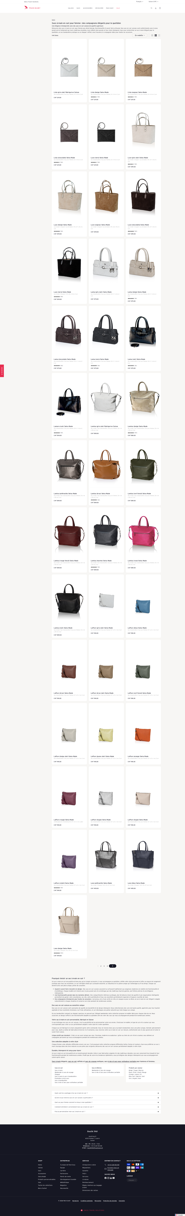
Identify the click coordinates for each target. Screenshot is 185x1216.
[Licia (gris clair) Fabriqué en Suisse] (69, 69)
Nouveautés (64, 1188)
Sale (39, 1182)
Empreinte (122, 1201)
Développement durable (68, 1179)
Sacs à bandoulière (61, 1080)
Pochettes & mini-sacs (62, 1078)
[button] (180, 1215)
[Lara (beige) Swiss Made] (69, 926)
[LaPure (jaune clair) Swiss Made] (106, 733)
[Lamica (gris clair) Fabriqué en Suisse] (106, 404)
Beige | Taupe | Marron (136, 1070)
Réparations (86, 1168)
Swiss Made (42, 1176)
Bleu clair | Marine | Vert (137, 1076)
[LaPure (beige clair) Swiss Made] (69, 733)
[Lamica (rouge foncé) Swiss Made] (69, 539)
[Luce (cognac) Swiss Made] (106, 203)
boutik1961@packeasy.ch (95, 1148)
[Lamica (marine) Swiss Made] (106, 540)
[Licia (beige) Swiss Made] (106, 70)
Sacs (78, 8)
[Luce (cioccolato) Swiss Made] (143, 204)
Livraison (85, 1179)
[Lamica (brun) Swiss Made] (106, 472)
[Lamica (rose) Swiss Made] (143, 539)
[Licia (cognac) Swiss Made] (143, 70)
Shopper (57, 1074)
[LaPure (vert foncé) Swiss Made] (143, 670)
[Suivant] (112, 966)
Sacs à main (56, 1061)
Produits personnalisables (46, 1179)
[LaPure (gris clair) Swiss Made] (106, 605)
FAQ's (84, 1173)
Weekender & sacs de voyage (64, 1072)
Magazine (63, 1185)
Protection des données (110, 1201)
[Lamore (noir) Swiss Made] (69, 405)
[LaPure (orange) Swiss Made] (143, 733)
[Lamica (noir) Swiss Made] (69, 606)
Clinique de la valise (89, 1165)
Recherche (75, 1201)
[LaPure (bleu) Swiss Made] (143, 605)
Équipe (62, 1168)
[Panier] (160, 8)
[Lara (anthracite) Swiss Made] (106, 860)
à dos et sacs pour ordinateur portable (122, 1061)
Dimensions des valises (90, 1190)
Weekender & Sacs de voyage (101, 1070)
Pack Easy (109, 8)
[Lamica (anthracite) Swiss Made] (69, 471)
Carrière (63, 1171)
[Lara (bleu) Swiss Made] (143, 860)
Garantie (85, 1171)
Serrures (85, 1176)
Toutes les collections (45, 1185)
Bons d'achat (42, 1188)
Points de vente (65, 1176)
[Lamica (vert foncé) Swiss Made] (143, 471)
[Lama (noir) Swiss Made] (143, 338)
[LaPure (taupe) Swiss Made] (106, 797)
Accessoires (87, 8)
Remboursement (88, 1182)
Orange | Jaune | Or (135, 1074)
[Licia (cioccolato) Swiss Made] (69, 136)
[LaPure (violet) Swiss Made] (69, 861)
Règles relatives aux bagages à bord (92, 1186)
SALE (118, 8)
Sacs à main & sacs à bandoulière (66, 1076)
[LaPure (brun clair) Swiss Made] (106, 670)
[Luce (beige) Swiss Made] (69, 204)
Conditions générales (87, 1201)
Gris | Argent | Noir (135, 1078)
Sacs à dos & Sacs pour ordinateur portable (69, 1082)
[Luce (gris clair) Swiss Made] (143, 137)
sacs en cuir (72, 1061)
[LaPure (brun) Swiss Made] (69, 670)
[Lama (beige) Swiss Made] (143, 271)
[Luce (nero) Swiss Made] (106, 136)
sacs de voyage (90, 1061)
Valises (71, 8)
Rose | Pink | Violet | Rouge (137, 1072)
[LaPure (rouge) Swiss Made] (69, 797)
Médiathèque (64, 1182)
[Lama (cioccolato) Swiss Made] (69, 338)
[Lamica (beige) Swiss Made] (143, 405)
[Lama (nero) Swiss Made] (106, 338)
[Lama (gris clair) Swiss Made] (106, 270)
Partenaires (64, 1173)
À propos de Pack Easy (67, 1165)
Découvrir (99, 8)
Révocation (98, 1201)
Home (40, 1165)
